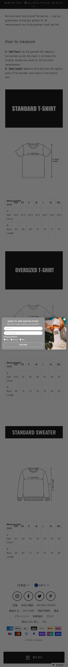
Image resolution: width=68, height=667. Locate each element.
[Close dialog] (64, 319)
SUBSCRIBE (23, 344)
